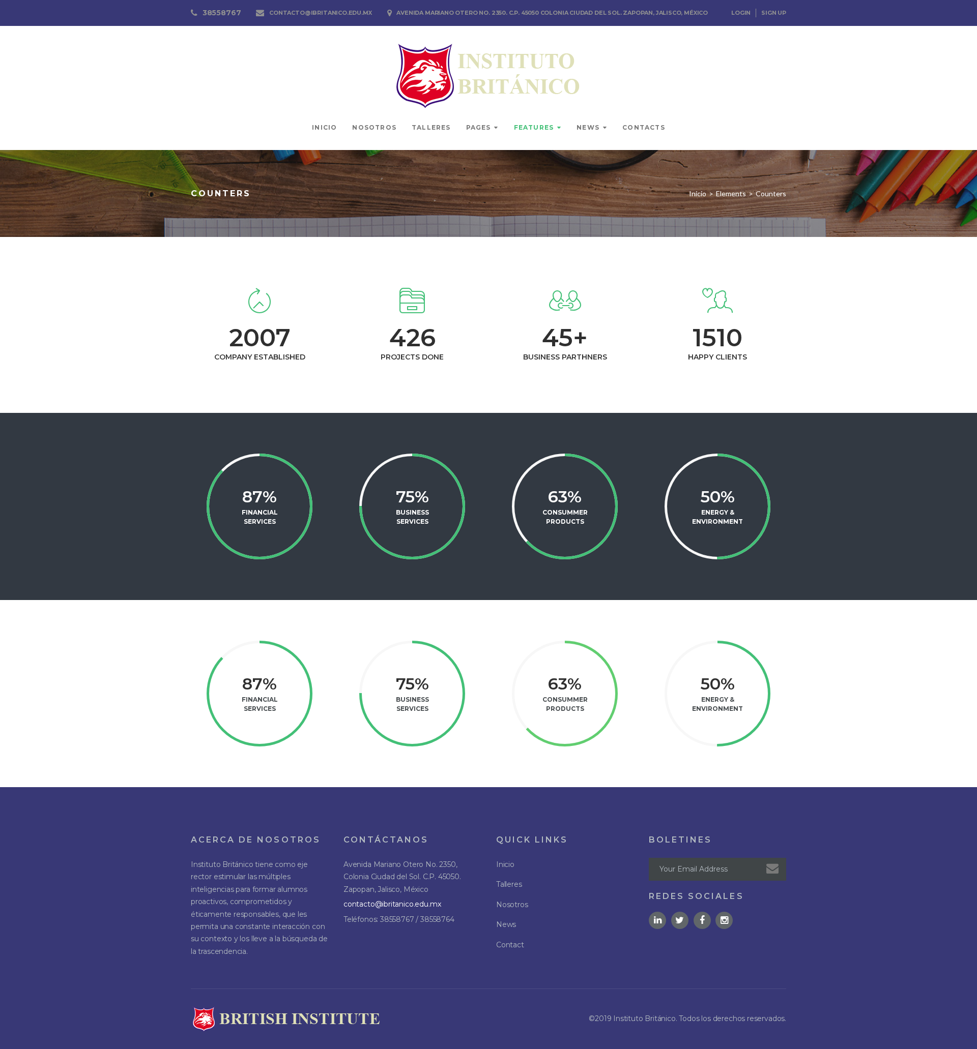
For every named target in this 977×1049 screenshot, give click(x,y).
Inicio (324, 127)
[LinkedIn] (657, 920)
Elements (731, 193)
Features (534, 127)
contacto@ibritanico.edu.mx (320, 12)
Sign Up (773, 12)
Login (741, 12)
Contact (510, 944)
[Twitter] (679, 920)
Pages (478, 127)
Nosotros (374, 127)
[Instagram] (724, 920)
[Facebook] (702, 920)
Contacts (643, 127)
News (588, 127)
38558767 (222, 12)
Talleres (431, 127)
